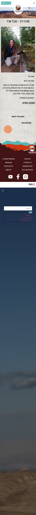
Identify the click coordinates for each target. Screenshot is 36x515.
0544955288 (26, 123)
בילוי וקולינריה (28, 162)
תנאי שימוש (8, 162)
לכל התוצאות (26, 220)
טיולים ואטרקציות (27, 166)
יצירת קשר (8, 170)
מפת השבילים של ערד (8, 159)
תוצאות (28, 215)
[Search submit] (30, 212)
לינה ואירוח (27, 159)
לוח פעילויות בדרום (27, 170)
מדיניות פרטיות (8, 166)
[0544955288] (34, 122)
